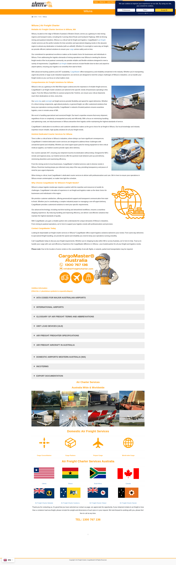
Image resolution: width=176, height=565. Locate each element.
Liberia (44, 483)
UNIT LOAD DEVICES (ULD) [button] (49, 326)
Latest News (111, 2)
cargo (72, 49)
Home (96, 2)
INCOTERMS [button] (42, 366)
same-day (38, 101)
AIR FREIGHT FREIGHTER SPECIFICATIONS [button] (57, 335)
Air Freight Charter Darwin (128, 503)
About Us (102, 2)
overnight (48, 101)
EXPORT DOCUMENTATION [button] (49, 376)
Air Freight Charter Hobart (98, 503)
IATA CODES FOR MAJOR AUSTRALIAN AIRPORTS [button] (61, 298)
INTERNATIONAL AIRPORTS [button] (50, 307)
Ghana (70, 483)
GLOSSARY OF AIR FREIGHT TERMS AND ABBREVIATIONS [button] (65, 316)
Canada (128, 483)
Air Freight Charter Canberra (70, 503)
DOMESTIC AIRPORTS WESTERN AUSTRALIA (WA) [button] (61, 357)
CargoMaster (75, 72)
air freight (102, 40)
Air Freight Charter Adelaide (44, 503)
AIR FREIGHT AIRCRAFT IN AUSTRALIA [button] (55, 345)
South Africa (98, 483)
